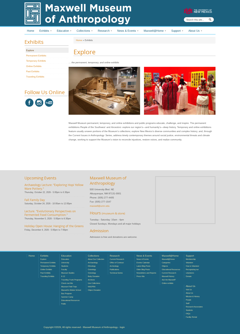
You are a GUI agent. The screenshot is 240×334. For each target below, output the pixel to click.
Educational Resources (70, 300)
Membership (191, 259)
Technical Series (116, 273)
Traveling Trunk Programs (71, 280)
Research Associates (194, 307)
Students (64, 266)
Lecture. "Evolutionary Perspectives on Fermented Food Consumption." (50, 213)
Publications (114, 269)
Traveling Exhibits (35, 76)
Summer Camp (67, 297)
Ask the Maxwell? (169, 280)
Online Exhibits (33, 66)
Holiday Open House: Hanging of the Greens (54, 226)
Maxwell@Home (168, 259)
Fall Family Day (34, 200)
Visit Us (189, 290)
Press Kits (140, 276)
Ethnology (92, 266)
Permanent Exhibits (36, 55)
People (188, 300)
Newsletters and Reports (146, 273)
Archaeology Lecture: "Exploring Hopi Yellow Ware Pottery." (53, 187)
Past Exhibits (32, 71)
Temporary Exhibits (36, 60)
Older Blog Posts (143, 269)
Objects (165, 266)
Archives (91, 280)
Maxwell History (168, 276)
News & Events (142, 259)
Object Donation (94, 290)
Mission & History (193, 296)
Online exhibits (167, 283)
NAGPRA (91, 287)
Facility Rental (191, 317)
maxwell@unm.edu (100, 206)
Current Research (117, 259)
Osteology (92, 269)
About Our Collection (96, 259)
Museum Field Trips (69, 287)
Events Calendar (143, 263)
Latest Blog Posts (143, 266)
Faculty (64, 269)
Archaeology (93, 263)
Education (65, 259)
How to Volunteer (192, 266)
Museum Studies (67, 273)
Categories (166, 263)
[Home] (77, 13)
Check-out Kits (67, 283)
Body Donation (93, 276)
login (122, 327)
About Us (189, 293)
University (65, 263)
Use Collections (94, 283)
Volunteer (189, 263)
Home (30, 30)
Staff (187, 303)
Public (63, 304)
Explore (30, 50)
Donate (189, 276)
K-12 (63, 276)
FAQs (188, 314)
